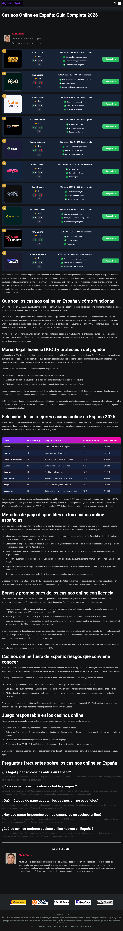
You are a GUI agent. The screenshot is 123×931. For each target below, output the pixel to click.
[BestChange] (105, 902)
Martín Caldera (18, 34)
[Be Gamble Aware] (61, 902)
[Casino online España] (12, 3)
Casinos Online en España (70, 915)
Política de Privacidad (60, 926)
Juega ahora (111, 59)
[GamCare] (83, 902)
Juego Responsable (44, 926)
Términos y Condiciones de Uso (81, 926)
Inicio (33, 926)
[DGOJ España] (18, 902)
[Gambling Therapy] (40, 902)
